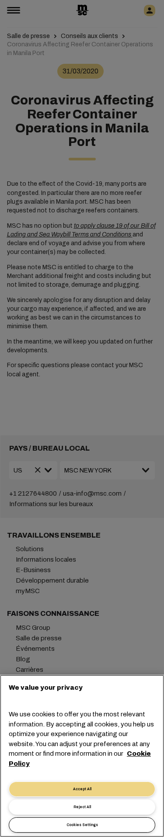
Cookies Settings (82, 825)
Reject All (82, 807)
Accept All (82, 789)
